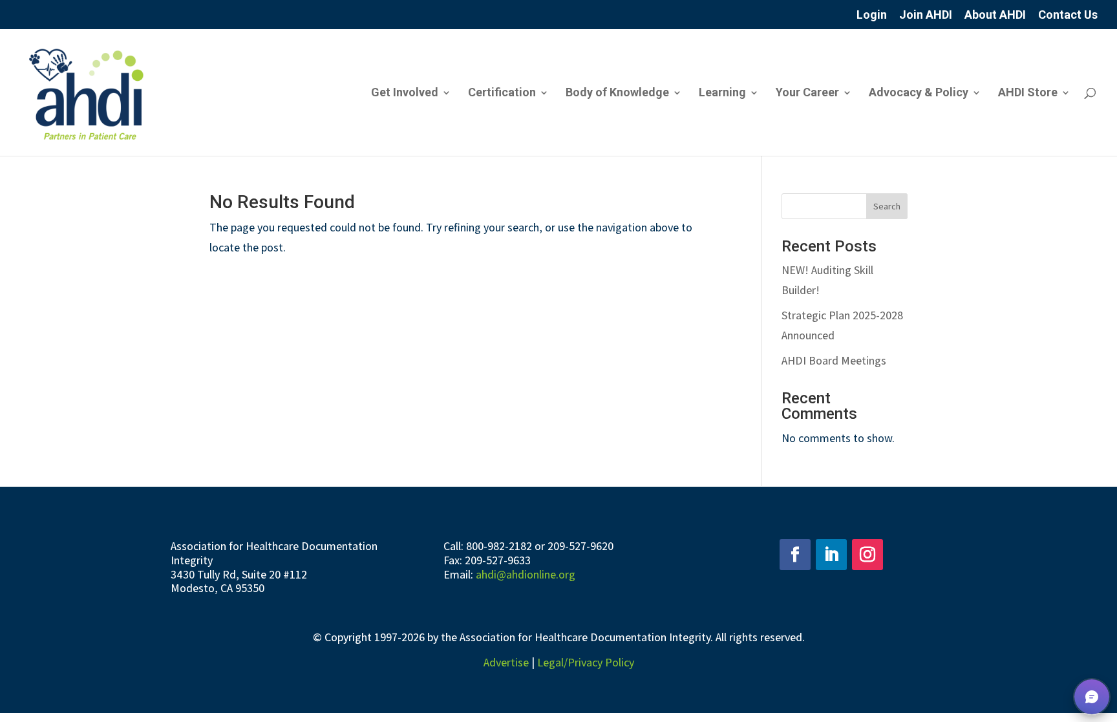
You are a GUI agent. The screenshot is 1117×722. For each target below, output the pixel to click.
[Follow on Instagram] (867, 554)
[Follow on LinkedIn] (831, 554)
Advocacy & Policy (918, 93)
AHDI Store (1028, 93)
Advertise (506, 662)
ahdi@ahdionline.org (525, 574)
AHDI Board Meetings (834, 360)
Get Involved (404, 93)
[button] (1092, 697)
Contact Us (1068, 15)
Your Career (807, 93)
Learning (722, 93)
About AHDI (995, 15)
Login (871, 15)
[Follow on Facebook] (795, 554)
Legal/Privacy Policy (585, 662)
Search (886, 206)
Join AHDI (925, 15)
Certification (502, 93)
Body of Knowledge (617, 93)
